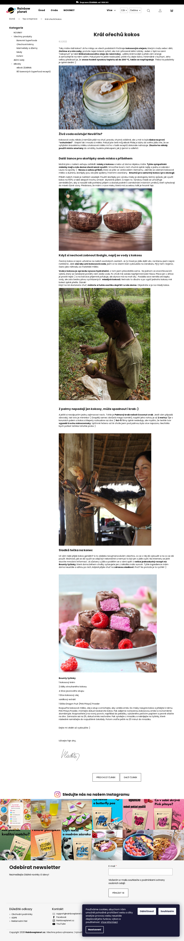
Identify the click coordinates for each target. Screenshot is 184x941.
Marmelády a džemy (27, 48)
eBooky (17, 63)
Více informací (109, 922)
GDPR (14, 917)
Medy (19, 52)
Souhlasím (167, 911)
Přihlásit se (118, 892)
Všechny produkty (23, 36)
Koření (20, 56)
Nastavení (94, 929)
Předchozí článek (105, 777)
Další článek (130, 777)
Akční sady (19, 59)
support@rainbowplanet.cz (70, 913)
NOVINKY (18, 32)
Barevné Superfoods (27, 40)
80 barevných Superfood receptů (34, 71)
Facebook (61, 917)
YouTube (61, 923)
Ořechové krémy (25, 44)
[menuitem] (41, 10)
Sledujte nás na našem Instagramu (96, 794)
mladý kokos (163, 285)
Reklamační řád (19, 921)
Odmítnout (147, 911)
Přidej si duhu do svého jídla (144, 142)
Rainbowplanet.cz (65, 920)
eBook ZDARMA (24, 67)
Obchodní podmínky (21, 914)
